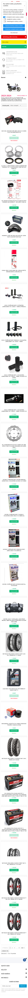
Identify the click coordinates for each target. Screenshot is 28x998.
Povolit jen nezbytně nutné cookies (14, 29)
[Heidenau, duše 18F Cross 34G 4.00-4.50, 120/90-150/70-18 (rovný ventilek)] (14, 224)
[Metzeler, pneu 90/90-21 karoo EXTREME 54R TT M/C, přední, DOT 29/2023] (14, 921)
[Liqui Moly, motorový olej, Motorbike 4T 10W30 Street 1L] (14, 677)
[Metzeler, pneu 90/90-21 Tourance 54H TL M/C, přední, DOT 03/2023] (14, 747)
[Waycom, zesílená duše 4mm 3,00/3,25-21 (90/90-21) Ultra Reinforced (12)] (14, 119)
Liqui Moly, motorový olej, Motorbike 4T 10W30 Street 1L (14, 689)
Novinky (4, 46)
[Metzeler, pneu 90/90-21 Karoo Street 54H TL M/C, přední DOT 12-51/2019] (14, 852)
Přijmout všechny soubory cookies (14, 25)
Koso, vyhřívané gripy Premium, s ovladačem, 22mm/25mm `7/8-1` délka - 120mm (14, 340)
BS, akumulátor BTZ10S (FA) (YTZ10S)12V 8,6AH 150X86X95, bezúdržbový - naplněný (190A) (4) (14, 201)
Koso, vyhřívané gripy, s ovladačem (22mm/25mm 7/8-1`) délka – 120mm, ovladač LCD (14, 410)
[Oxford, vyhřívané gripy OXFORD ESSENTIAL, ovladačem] (14, 573)
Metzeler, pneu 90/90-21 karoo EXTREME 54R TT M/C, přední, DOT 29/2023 (14, 933)
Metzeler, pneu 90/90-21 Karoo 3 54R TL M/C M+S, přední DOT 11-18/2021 (14, 654)
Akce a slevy (5, 42)
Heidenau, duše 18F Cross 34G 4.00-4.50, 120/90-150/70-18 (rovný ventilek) (14, 236)
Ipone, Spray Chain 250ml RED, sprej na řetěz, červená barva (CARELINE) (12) (14, 271)
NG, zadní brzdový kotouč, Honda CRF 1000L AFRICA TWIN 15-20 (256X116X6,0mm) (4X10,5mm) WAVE (14, 446)
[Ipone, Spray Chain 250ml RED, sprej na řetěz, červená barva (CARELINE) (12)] (14, 259)
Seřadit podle (5, 105)
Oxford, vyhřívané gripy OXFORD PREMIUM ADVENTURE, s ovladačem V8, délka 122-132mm (14, 480)
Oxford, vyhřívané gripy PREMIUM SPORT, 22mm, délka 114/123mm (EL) (14, 550)
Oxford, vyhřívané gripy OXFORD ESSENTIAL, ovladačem (14, 584)
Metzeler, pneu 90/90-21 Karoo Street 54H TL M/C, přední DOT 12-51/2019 (14, 863)
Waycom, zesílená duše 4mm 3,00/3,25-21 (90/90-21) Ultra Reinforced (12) (14, 131)
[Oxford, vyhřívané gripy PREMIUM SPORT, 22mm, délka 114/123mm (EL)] (14, 538)
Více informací (14, 32)
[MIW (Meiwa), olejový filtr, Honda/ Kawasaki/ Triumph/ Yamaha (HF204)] (14, 712)
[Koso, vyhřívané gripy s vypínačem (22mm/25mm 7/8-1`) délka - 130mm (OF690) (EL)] (14, 294)
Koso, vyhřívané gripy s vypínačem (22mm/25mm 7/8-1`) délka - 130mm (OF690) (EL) (14, 306)
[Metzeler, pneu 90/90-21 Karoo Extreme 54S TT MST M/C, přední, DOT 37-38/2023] (14, 886)
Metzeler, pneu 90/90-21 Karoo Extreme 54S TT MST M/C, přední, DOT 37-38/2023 (14, 898)
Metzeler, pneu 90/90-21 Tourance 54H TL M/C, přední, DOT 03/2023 (14, 759)
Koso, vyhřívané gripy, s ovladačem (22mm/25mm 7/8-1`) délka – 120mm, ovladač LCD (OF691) (14, 376)
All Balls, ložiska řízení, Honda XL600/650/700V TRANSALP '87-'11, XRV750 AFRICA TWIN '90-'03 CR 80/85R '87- (14, 167)
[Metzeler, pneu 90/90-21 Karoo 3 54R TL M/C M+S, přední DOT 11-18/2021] (14, 642)
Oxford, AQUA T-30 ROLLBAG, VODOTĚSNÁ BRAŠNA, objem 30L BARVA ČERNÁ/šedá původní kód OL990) (14, 620)
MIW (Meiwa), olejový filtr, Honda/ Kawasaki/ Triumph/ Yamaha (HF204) (14, 724)
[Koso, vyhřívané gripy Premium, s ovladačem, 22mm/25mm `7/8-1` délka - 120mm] (14, 329)
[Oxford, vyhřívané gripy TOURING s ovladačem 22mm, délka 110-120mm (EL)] (14, 503)
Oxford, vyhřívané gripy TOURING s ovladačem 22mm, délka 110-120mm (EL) (14, 515)
